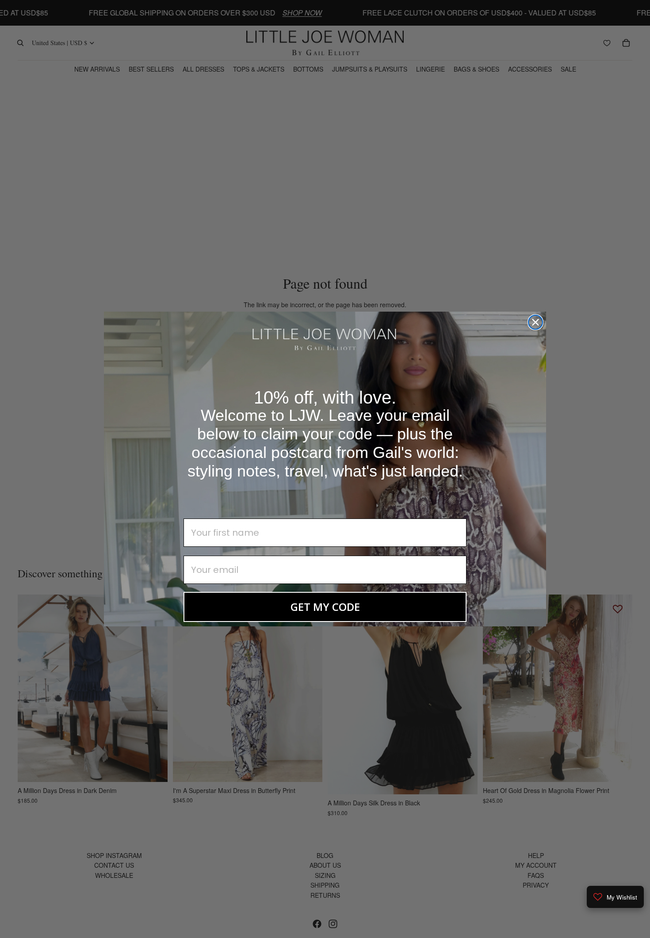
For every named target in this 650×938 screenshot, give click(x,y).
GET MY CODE (325, 606)
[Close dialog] (535, 322)
